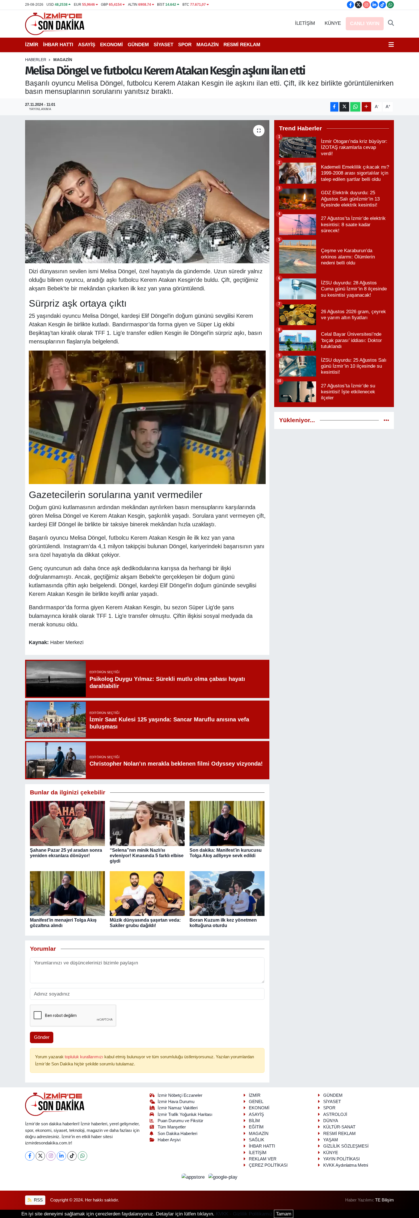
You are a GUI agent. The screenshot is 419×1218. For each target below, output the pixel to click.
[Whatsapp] (82, 1156)
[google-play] (223, 1177)
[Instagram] (51, 1156)
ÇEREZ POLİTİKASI (268, 1165)
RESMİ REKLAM (241, 44)
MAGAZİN (207, 44)
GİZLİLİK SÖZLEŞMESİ (346, 1146)
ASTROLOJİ (335, 1114)
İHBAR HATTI (58, 44)
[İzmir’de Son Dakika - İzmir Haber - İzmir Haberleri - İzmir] (55, 23)
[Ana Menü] (391, 44)
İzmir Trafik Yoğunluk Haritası (185, 1114)
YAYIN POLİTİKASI (341, 1159)
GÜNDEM (138, 44)
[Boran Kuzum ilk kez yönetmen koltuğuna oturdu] (227, 893)
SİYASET (163, 44)
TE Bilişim (384, 1200)
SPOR (185, 44)
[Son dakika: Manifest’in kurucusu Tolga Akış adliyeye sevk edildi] (227, 823)
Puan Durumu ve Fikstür (180, 1120)
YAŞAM (330, 1140)
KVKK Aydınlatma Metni (345, 1165)
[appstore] (194, 1177)
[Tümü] (386, 420)
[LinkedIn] (61, 1156)
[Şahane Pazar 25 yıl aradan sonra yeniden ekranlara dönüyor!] (67, 823)
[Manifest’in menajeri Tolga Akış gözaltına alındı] (67, 893)
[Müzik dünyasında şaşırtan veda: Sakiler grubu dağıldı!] (147, 893)
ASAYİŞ (86, 44)
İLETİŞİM (305, 23)
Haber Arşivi (169, 1140)
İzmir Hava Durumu (176, 1101)
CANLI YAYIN (364, 23)
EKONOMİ (111, 44)
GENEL (256, 1101)
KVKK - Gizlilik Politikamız (244, 1214)
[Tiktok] (72, 1156)
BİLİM (254, 1120)
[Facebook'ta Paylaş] (334, 107)
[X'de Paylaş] (344, 107)
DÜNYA (330, 1120)
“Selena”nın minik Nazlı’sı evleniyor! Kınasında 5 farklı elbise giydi (147, 855)
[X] (40, 1156)
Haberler (35, 59)
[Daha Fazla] (366, 107)
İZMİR (31, 44)
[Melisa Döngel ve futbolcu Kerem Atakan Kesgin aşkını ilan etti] (147, 191)
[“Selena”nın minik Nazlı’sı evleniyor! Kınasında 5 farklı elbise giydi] (147, 823)
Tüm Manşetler (172, 1127)
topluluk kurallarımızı (84, 1057)
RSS (38, 1200)
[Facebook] (29, 1156)
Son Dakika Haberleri (177, 1133)
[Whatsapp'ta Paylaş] (355, 107)
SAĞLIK (256, 1140)
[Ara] (391, 23)
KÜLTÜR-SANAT (339, 1127)
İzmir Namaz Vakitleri (178, 1108)
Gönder (42, 1037)
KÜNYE (333, 23)
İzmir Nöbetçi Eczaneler (180, 1095)
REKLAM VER (262, 1159)
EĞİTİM (256, 1127)
